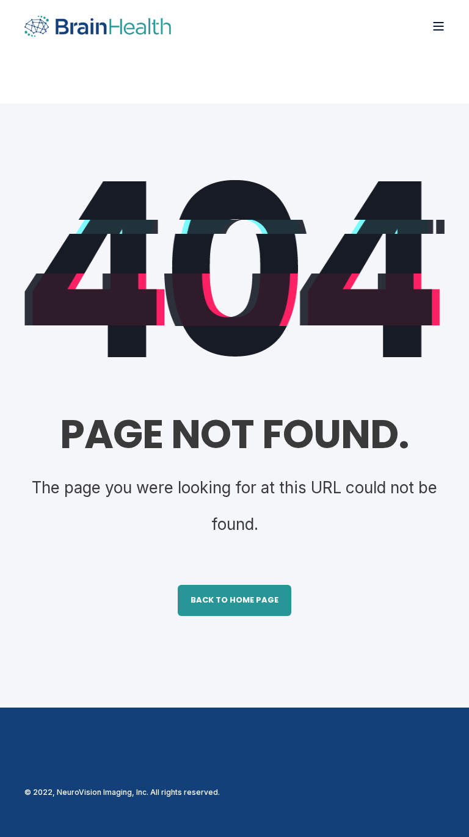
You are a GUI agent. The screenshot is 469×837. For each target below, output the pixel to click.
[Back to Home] (97, 26)
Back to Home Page (234, 600)
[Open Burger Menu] (438, 26)
